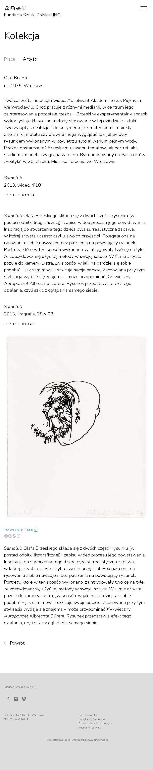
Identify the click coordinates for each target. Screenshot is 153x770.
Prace (9, 59)
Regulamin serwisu (89, 728)
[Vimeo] (24, 698)
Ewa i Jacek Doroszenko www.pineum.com (83, 740)
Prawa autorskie (87, 715)
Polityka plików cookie (91, 719)
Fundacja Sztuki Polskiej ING (32, 15)
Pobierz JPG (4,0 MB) (18, 530)
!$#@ (15, 9)
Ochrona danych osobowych (95, 723)
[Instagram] (16, 699)
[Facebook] (8, 699)
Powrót (17, 643)
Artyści (30, 59)
